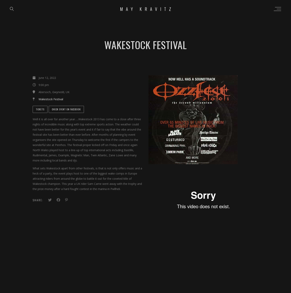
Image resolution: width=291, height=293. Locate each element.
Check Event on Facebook (66, 109)
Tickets (40, 109)
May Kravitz (147, 9)
